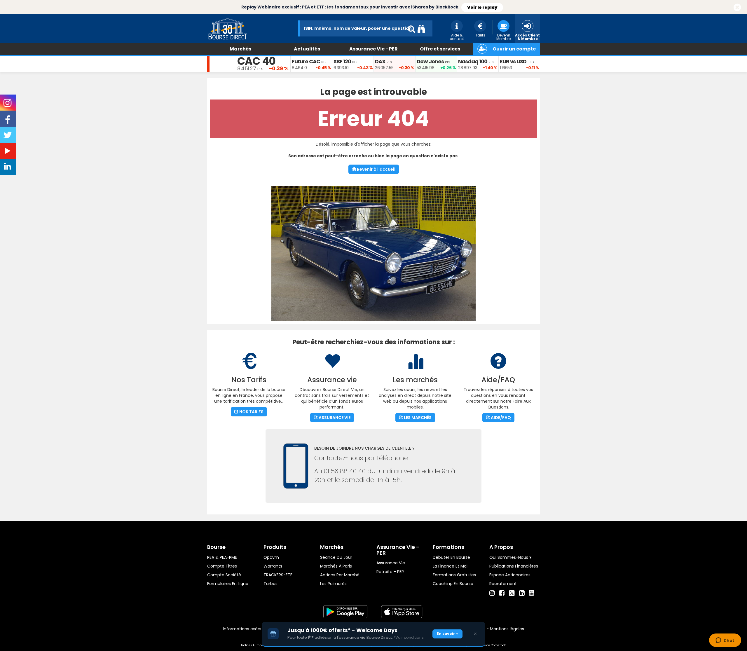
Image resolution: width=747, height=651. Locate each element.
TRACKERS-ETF (277, 575)
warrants (272, 566)
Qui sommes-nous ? (510, 557)
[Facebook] (502, 593)
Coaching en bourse (453, 584)
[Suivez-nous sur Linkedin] (8, 168)
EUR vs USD (513, 61)
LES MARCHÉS (417, 417)
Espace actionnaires (509, 575)
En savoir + (447, 633)
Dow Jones (430, 61)
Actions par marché (339, 575)
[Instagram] (492, 593)
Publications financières (513, 566)
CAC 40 (256, 61)
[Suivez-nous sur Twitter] (8, 137)
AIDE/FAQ (500, 417)
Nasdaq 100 (472, 61)
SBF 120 (342, 61)
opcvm (271, 557)
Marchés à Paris (336, 566)
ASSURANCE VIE (334, 417)
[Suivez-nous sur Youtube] (8, 152)
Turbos (270, 584)
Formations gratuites (454, 575)
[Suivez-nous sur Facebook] (8, 122)
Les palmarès (333, 584)
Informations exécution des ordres (258, 629)
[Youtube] (531, 593)
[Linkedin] (522, 593)
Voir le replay (482, 7)
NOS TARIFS (250, 412)
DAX (380, 61)
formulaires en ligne (227, 584)
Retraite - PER (390, 572)
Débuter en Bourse (451, 557)
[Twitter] (512, 592)
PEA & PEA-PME (222, 557)
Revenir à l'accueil (375, 169)
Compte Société (224, 575)
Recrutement (503, 584)
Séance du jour (336, 557)
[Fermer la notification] (737, 7)
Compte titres (222, 566)
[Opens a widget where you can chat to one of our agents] (725, 640)
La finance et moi (450, 566)
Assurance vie (390, 563)
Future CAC (306, 61)
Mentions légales (507, 629)
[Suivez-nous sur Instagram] (8, 105)
